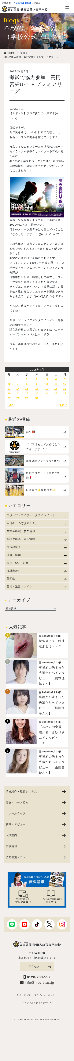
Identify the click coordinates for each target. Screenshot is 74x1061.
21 (18, 393)
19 (65, 388)
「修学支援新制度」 (23, 3)
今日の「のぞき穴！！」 (22, 523)
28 (18, 398)
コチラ (28, 324)
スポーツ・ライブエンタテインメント (31, 515)
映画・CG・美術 (17, 562)
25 (56, 393)
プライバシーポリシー (45, 995)
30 (37, 398)
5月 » (63, 404)
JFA (12, 161)
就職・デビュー (16, 824)
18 (56, 388)
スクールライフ (16, 813)
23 (37, 393)
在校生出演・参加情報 (21, 538)
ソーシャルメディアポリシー (37, 1003)
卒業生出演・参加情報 (21, 531)
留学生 (11, 578)
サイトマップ (24, 995)
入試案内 (11, 835)
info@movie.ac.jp (39, 982)
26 (65, 393)
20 (9, 393)
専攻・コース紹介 (17, 802)
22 (27, 393)
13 (9, 388)
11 (56, 383)
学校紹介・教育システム (21, 791)
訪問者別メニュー (17, 857)
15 (27, 388)
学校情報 (11, 846)
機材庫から (14, 570)
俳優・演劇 (14, 554)
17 (47, 388)
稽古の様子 (14, 546)
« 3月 (10, 404)
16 (37, 388)
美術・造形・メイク (19, 586)
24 (47, 393)
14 (18, 388)
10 (47, 383)
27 (9, 398)
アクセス (34, 966)
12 (65, 383)
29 (27, 398)
